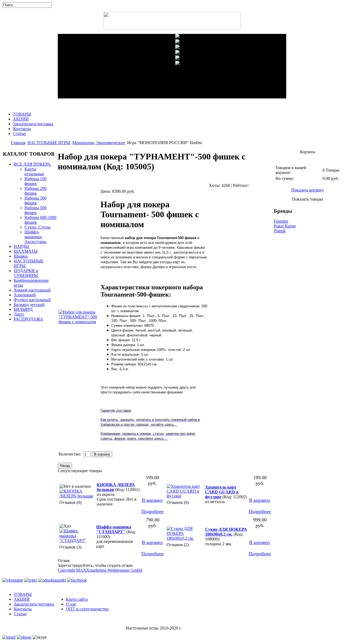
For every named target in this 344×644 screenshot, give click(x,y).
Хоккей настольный (32, 290)
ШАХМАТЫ (26, 251)
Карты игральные (34, 171)
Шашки (21, 256)
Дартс (19, 314)
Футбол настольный (32, 299)
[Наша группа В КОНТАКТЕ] (12, 580)
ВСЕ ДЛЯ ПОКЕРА (32, 164)
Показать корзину (307, 190)
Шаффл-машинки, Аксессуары (35, 237)
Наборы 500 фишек (35, 210)
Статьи (19, 133)
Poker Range (285, 226)
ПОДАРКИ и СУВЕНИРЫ (26, 273)
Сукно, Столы (37, 227)
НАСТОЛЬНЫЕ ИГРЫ (48, 142)
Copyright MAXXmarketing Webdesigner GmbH (100, 570)
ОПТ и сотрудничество (87, 609)
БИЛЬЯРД (23, 309)
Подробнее (152, 511)
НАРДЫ (21, 246)
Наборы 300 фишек (35, 200)
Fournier (281, 221)
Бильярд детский (29, 304)
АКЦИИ (21, 119)
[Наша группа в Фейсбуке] (77, 580)
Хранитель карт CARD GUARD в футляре (222, 492)
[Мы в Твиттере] (30, 580)
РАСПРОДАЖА (28, 319)
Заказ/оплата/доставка (33, 124)
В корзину (152, 500)
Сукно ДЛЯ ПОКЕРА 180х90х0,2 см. (226, 531)
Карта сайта (77, 599)
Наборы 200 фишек (35, 190)
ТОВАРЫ (22, 114)
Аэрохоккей (25, 295)
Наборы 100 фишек (35, 181)
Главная (18, 142)
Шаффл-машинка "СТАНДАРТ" (113, 529)
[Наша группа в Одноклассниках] (52, 580)
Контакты (22, 128)
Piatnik (280, 231)
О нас (71, 604)
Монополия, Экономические (98, 142)
